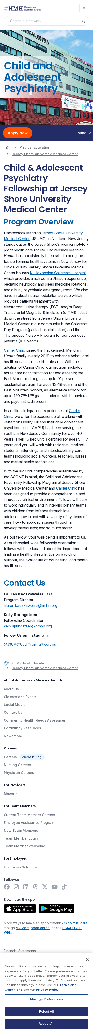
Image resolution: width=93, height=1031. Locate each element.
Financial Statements (20, 951)
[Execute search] (85, 21)
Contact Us (13, 712)
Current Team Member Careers (29, 815)
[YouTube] (54, 887)
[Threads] (35, 887)
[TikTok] (64, 887)
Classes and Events (20, 697)
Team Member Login (21, 838)
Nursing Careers (17, 765)
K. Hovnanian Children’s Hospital (58, 272)
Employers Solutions (21, 867)
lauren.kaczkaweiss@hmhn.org (30, 605)
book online (40, 928)
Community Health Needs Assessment (35, 720)
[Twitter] (45, 887)
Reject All (46, 1011)
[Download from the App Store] (20, 908)
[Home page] (7, 147)
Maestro (11, 794)
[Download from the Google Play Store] (56, 908)
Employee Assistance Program (29, 823)
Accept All (46, 1023)
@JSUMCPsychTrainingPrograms (30, 644)
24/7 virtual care (75, 923)
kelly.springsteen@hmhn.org (28, 626)
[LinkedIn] (26, 887)
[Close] (87, 959)
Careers (10, 757)
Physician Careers (19, 773)
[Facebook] (7, 887)
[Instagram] (16, 887)
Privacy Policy (47, 989)
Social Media (15, 705)
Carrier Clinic (14, 350)
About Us (11, 689)
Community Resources (22, 728)
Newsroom (13, 736)
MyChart (22, 928)
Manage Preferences (46, 999)
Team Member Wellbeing (24, 846)
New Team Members (21, 830)
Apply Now (18, 133)
